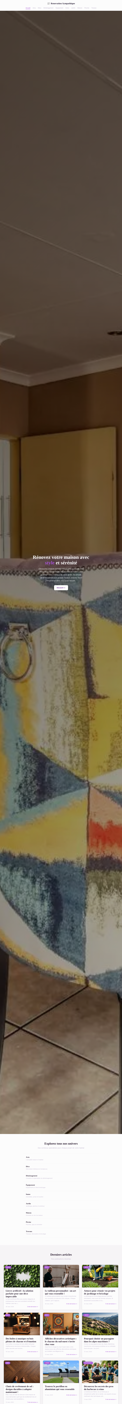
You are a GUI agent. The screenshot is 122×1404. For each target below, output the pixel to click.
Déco (39, 8)
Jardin (73, 8)
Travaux (93, 8)
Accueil (28, 8)
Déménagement (48, 8)
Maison (79, 8)
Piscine (86, 8)
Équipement (59, 8)
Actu (34, 8)
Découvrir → (61, 588)
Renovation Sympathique (61, 3)
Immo (67, 8)
